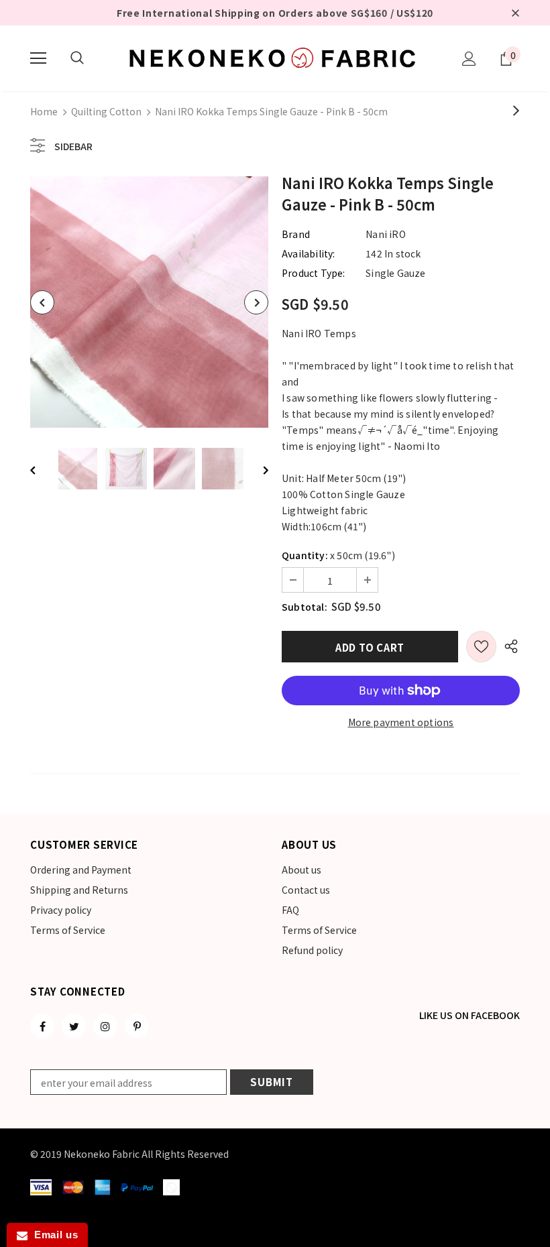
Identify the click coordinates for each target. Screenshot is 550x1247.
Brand (296, 234)
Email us (53, 1234)
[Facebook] (42, 1026)
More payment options (401, 722)
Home (44, 111)
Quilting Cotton (106, 111)
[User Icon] (469, 59)
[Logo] (275, 57)
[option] (149, 302)
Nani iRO (386, 234)
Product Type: (313, 273)
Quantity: (305, 555)
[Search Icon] (77, 58)
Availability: (308, 253)
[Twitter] (74, 1026)
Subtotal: (304, 606)
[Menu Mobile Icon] (38, 58)
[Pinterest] (137, 1026)
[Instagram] (105, 1026)
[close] (515, 12)
